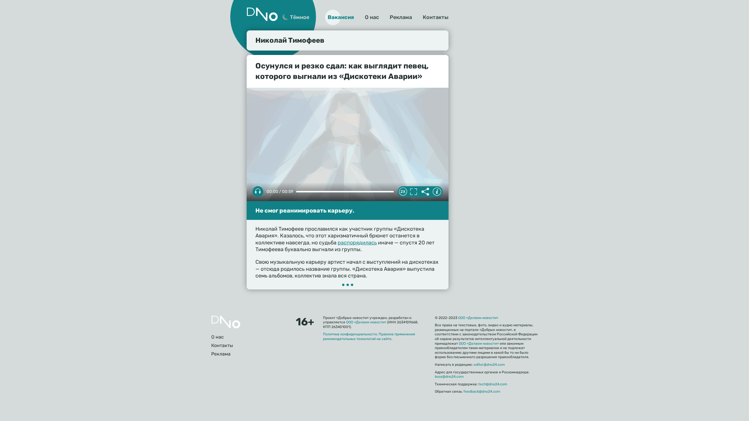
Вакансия (341, 17)
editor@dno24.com (489, 365)
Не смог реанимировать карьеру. (304, 210)
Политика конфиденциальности (350, 334)
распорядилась (357, 242)
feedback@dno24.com (481, 391)
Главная (225, 322)
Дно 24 (262, 14)
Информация (437, 192)
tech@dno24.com (492, 384)
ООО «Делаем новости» (366, 322)
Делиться (425, 192)
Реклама (401, 17)
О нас (372, 17)
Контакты (436, 17)
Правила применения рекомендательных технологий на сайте (369, 336)
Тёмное (299, 17)
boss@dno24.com (449, 377)
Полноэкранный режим (413, 192)
